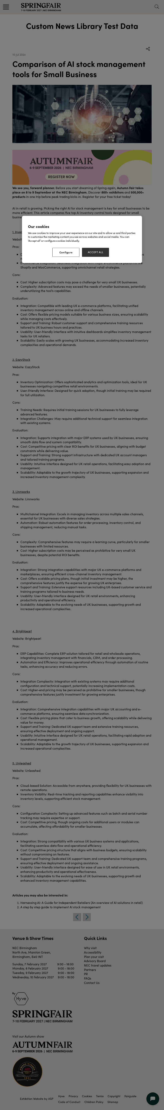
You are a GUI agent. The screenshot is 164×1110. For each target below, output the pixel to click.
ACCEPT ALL (95, 252)
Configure (66, 252)
